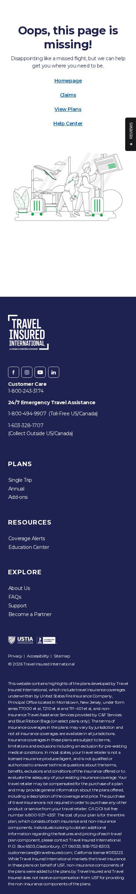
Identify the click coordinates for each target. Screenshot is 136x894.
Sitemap (62, 655)
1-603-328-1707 (25, 425)
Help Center (68, 123)
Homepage (68, 81)
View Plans (67, 109)
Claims (68, 95)
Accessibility (38, 655)
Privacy (15, 655)
